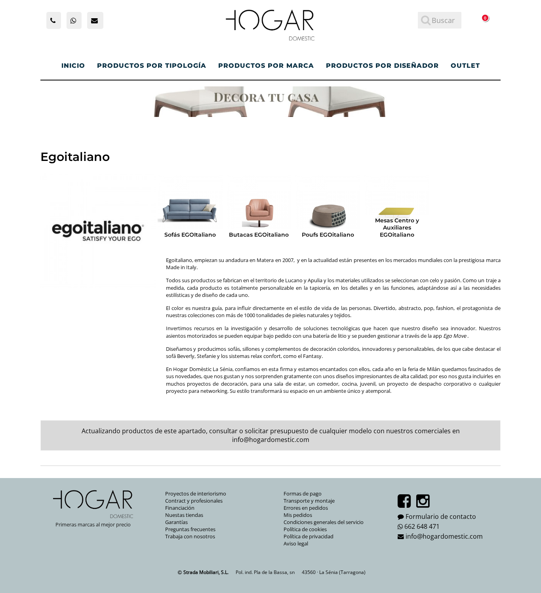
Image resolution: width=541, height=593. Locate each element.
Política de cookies (305, 529)
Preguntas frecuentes (190, 529)
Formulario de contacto (441, 516)
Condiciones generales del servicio (324, 522)
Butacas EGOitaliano (259, 234)
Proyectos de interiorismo (195, 493)
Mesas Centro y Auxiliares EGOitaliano (397, 227)
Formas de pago (303, 493)
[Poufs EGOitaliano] (327, 207)
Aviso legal (296, 543)
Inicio (73, 65)
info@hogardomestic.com (270, 439)
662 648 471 (422, 526)
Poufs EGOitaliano (328, 234)
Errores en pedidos (306, 507)
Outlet (465, 65)
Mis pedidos (298, 514)
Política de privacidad (308, 536)
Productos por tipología (151, 65)
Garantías (176, 522)
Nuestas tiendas (184, 514)
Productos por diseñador (382, 65)
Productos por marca (266, 65)
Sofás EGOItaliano (190, 234)
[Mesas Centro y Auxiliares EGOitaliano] (396, 207)
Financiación (179, 507)
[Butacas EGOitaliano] (259, 207)
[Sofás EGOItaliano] (190, 207)
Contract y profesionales (194, 500)
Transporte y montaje (309, 500)
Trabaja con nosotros (190, 536)
